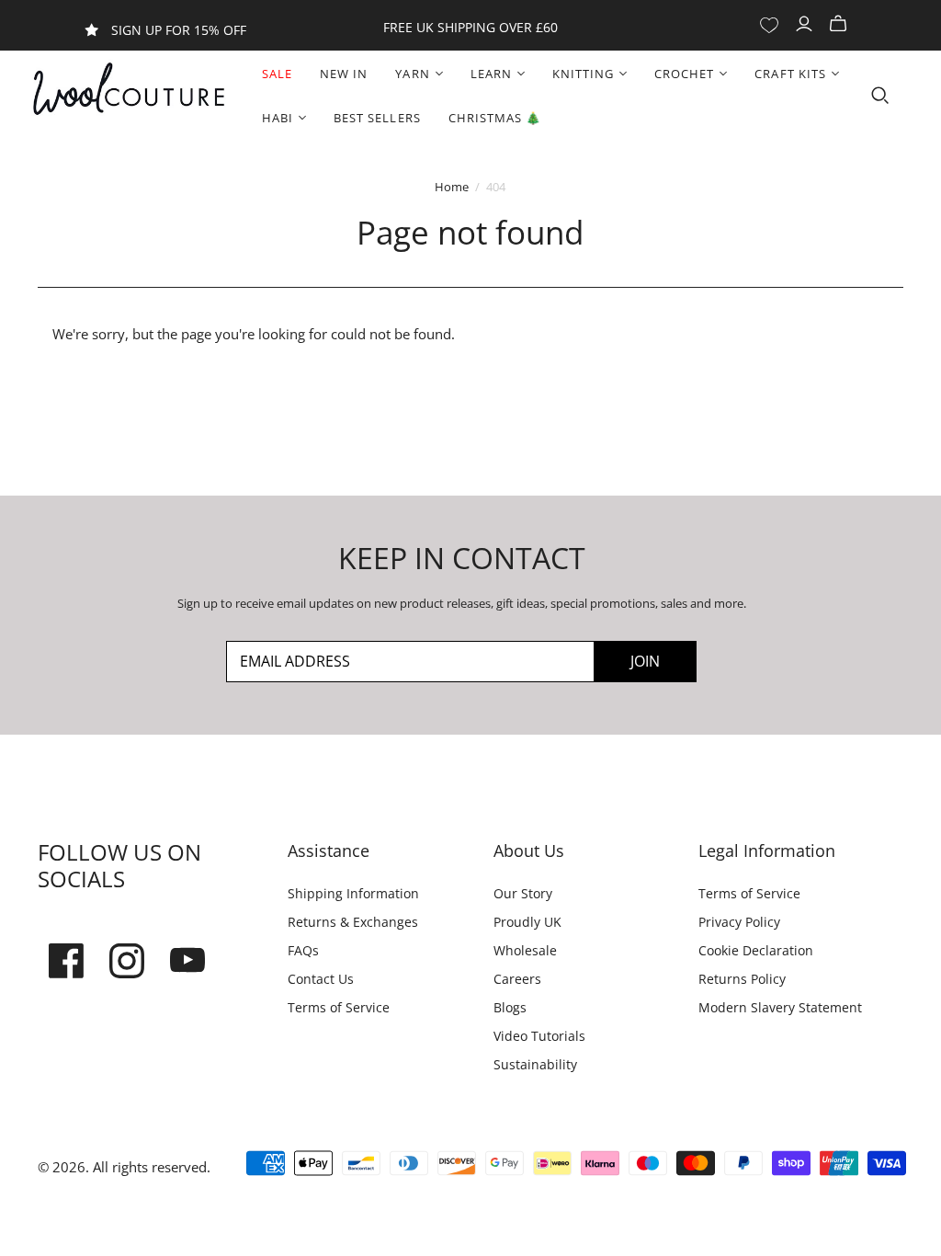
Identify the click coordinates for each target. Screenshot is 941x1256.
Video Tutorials (539, 1036)
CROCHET (684, 73)
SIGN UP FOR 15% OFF (178, 30)
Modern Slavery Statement (780, 1007)
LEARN (491, 73)
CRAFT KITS (789, 73)
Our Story (522, 893)
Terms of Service (339, 1007)
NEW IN (344, 73)
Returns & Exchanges (353, 922)
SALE (277, 73)
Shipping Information (353, 893)
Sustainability (535, 1064)
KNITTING (583, 73)
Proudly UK (527, 922)
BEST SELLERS (377, 117)
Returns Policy (742, 979)
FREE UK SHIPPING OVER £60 (470, 27)
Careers (517, 979)
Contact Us (321, 979)
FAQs (303, 950)
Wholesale (525, 950)
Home (452, 186)
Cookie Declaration (755, 950)
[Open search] (880, 95)
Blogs (510, 1007)
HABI (277, 117)
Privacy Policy (739, 922)
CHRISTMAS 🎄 (494, 117)
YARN (412, 73)
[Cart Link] (840, 24)
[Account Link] (806, 24)
